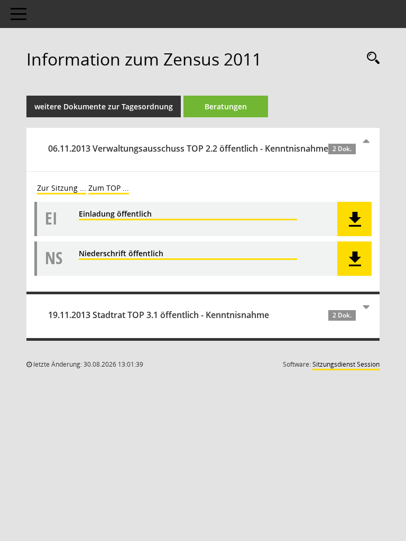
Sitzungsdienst (346, 364)
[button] (354, 219)
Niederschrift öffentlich (121, 253)
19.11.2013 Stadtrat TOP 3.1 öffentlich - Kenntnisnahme (200, 315)
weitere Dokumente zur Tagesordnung (103, 106)
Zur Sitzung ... (61, 188)
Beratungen (226, 106)
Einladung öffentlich (115, 214)
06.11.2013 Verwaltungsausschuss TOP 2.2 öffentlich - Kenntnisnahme (200, 148)
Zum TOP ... (108, 188)
